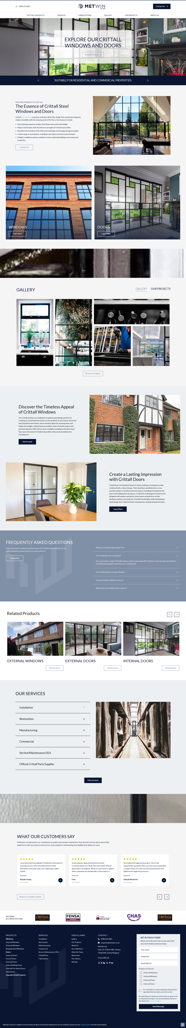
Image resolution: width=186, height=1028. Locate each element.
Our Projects (131, 15)
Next (147, 80)
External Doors (11, 955)
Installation (43, 939)
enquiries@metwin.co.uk (110, 943)
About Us (154, 15)
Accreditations (77, 949)
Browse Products (91, 55)
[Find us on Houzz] (104, 963)
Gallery (108, 15)
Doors (8, 952)
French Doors (11, 959)
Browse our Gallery (93, 373)
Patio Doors (10, 972)
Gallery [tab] (141, 288)
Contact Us (160, 6)
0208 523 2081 (106, 939)
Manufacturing (44, 945)
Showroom (75, 955)
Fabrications (84, 15)
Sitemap (74, 962)
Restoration (43, 942)
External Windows (13, 945)
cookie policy (85, 1025)
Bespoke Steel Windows (15, 949)
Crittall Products (35, 15)
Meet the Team (77, 952)
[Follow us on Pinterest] (109, 963)
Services (61, 15)
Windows (9, 939)
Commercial (43, 949)
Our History (76, 959)
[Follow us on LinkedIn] (112, 963)
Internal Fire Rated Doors (15, 968)
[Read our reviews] (60, 880)
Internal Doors (11, 962)
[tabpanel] (93, 331)
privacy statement (155, 1001)
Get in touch (27, 442)
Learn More (118, 509)
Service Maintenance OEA (49, 952)
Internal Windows (12, 942)
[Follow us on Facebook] (101, 963)
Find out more (93, 780)
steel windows (26, 117)
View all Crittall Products (16, 975)
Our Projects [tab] (160, 288)
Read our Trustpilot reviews (30, 897)
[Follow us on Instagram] (99, 963)
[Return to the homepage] (91, 6)
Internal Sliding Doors (14, 965)
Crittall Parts (43, 955)
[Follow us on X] (107, 963)
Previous (38, 80)
